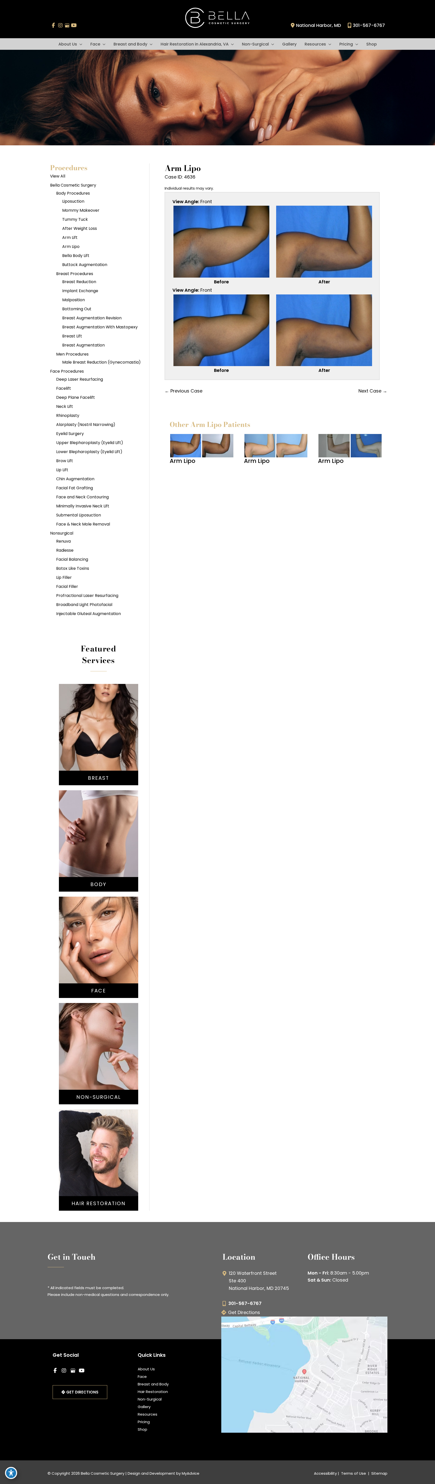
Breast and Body (153, 1384)
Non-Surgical (150, 1399)
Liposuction (73, 201)
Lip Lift (62, 470)
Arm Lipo (71, 246)
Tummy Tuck (75, 219)
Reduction (98, 741)
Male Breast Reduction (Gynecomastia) (101, 362)
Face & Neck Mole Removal (83, 524)
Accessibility (325, 1473)
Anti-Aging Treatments (98, 1041)
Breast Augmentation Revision (92, 318)
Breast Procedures (74, 274)
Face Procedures (67, 371)
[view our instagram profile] (60, 25)
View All (57, 176)
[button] (79, 44)
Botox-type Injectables (98, 1049)
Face (142, 1376)
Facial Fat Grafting (74, 488)
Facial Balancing (72, 559)
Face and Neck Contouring (82, 497)
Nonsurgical (61, 533)
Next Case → (372, 391)
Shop (142, 1429)
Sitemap (378, 1473)
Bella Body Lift (75, 255)
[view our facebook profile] (53, 25)
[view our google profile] (67, 25)
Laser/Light (98, 1064)
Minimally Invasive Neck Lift (82, 506)
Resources (147, 1414)
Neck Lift (64, 406)
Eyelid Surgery (70, 434)
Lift (98, 734)
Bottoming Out (76, 309)
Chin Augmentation (75, 479)
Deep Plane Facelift (75, 397)
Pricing (144, 1421)
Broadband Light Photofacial (84, 604)
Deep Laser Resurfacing (79, 379)
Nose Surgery (99, 933)
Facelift (63, 388)
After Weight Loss (79, 228)
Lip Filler (64, 577)
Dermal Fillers (98, 1057)
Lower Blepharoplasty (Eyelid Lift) (89, 452)
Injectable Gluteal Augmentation (88, 614)
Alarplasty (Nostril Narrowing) (85, 424)
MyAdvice (190, 1473)
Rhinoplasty (67, 415)
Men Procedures (72, 354)
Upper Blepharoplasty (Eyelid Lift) (89, 443)
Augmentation (98, 726)
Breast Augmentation (83, 345)
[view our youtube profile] (73, 25)
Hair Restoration (153, 1391)
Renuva (63, 541)
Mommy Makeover (80, 210)
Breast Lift (72, 336)
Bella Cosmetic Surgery (73, 185)
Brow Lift (64, 461)
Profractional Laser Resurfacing (87, 595)
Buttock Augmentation (84, 265)
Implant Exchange (80, 291)
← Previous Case (183, 391)
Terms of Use (353, 1473)
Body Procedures (73, 193)
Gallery (144, 1406)
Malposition (73, 300)
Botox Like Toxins (72, 568)
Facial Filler (67, 586)
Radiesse (65, 550)
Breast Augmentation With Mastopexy (100, 327)
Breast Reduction (79, 282)
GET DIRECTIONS (81, 1392)
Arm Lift (70, 237)
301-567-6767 (369, 25)
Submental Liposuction (78, 515)
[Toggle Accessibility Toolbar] (11, 1473)
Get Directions (244, 1312)
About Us (146, 1369)
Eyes (98, 955)
